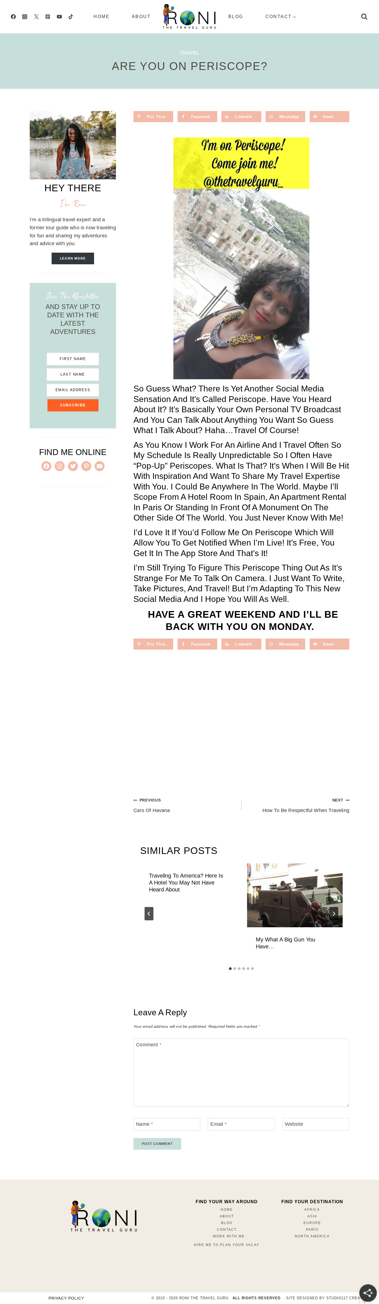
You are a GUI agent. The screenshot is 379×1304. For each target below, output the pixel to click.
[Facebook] (13, 17)
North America (312, 1236)
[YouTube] (59, 17)
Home (102, 16)
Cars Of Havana (151, 805)
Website (294, 1124)
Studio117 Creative (348, 1298)
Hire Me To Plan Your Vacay (226, 1245)
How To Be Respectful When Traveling (305, 805)
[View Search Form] (364, 16)
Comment (148, 1044)
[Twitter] (36, 17)
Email (218, 1124)
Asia (312, 1216)
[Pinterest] (48, 17)
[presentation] (295, 895)
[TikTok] (71, 17)
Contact (227, 1230)
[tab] (230, 968)
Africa (312, 1210)
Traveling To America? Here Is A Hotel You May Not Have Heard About (186, 883)
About (141, 16)
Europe (312, 1223)
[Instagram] (25, 17)
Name (144, 1124)
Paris (312, 1230)
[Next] (333, 913)
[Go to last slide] (149, 913)
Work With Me (229, 1236)
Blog (235, 16)
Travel (189, 53)
